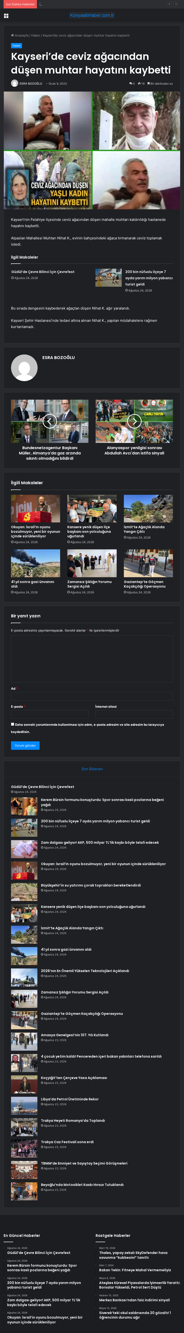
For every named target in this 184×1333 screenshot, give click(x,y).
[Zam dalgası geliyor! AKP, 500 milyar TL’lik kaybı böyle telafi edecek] (24, 849)
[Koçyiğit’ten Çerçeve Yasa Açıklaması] (24, 1084)
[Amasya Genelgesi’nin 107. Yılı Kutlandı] (24, 1042)
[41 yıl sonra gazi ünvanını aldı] (35, 563)
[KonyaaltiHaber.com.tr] (92, 15)
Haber (35, 35)
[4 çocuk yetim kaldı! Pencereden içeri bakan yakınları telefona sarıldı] (24, 1063)
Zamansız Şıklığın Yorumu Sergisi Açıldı (89, 584)
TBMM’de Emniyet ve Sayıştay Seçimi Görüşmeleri (84, 1163)
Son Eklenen (92, 769)
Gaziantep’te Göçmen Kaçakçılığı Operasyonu (145, 584)
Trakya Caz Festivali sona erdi (67, 1142)
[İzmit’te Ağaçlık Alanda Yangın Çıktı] (148, 509)
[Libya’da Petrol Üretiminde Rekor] (24, 1106)
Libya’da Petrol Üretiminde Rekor (70, 1099)
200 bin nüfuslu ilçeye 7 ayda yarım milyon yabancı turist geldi (85, 4)
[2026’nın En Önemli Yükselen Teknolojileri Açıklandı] (24, 977)
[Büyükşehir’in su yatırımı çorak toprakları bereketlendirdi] (24, 892)
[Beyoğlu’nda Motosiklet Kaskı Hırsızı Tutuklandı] (24, 1191)
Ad (14, 688)
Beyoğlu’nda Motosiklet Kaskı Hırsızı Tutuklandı (82, 1184)
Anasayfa (21, 35)
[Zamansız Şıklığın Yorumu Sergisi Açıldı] (91, 563)
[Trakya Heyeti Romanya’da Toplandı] (24, 1127)
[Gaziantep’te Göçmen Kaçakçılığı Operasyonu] (148, 563)
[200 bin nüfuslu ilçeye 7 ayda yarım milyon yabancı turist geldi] (108, 278)
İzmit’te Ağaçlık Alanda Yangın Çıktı (144, 529)
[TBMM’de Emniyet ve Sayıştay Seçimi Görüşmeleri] (24, 1170)
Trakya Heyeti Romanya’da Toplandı (73, 1120)
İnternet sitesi (106, 706)
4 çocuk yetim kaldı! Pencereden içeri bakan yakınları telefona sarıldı (101, 1056)
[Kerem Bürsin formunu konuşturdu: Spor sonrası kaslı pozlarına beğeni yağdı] (24, 806)
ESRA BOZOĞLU (31, 83)
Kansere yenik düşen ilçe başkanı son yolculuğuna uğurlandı (89, 532)
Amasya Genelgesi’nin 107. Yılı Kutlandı (75, 1035)
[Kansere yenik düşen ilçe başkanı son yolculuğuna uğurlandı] (91, 509)
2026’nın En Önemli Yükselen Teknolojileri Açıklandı (85, 970)
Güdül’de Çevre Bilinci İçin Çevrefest (43, 271)
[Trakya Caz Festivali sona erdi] (24, 1149)
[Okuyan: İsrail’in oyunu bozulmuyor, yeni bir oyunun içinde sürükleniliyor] (35, 509)
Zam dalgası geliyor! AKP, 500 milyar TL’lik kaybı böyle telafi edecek (100, 842)
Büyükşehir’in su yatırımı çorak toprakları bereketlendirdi (91, 885)
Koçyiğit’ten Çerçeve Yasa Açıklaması (74, 1077)
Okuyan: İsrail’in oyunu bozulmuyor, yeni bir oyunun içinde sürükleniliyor (35, 532)
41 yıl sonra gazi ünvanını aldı (32, 584)
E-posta (18, 706)
